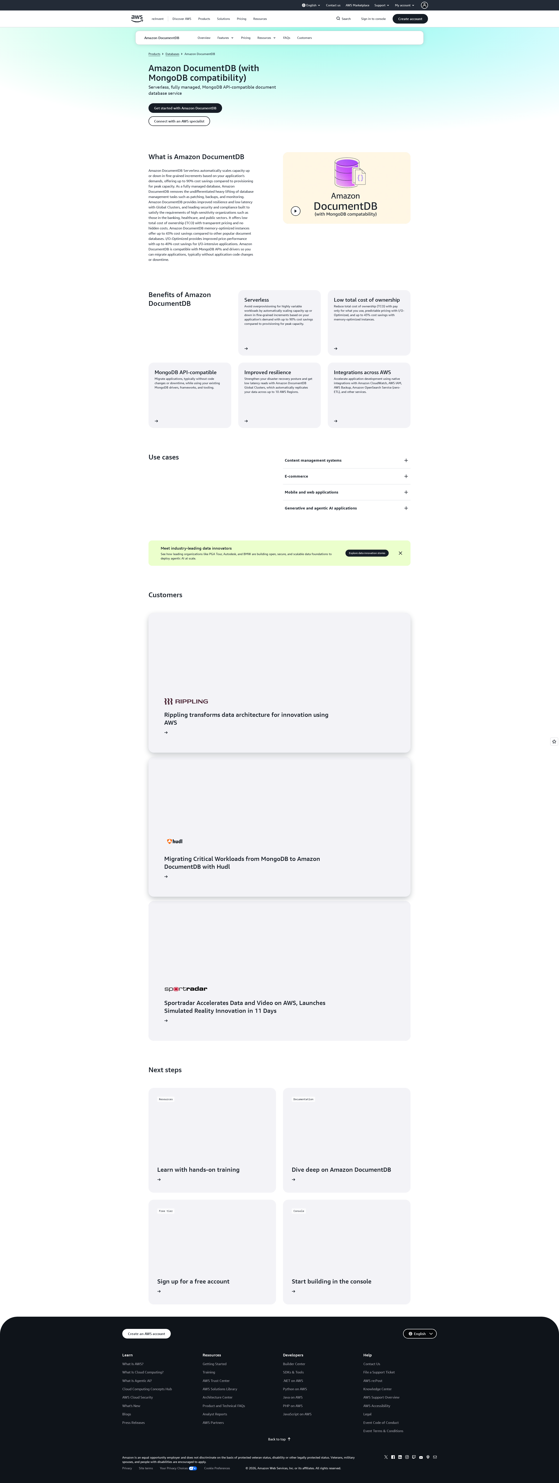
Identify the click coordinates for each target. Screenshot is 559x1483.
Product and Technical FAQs (224, 1406)
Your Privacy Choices (174, 1468)
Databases (172, 54)
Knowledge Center (377, 1389)
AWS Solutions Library (220, 1389)
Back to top (277, 1439)
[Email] (435, 1457)
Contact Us (371, 1364)
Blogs (126, 1414)
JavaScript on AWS (297, 1414)
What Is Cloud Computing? (143, 1372)
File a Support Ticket (379, 1372)
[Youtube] (421, 1457)
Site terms (146, 1468)
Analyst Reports (215, 1414)
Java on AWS (293, 1397)
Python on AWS (295, 1389)
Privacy (127, 1468)
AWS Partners (213, 1422)
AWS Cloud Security (137, 1397)
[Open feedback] (554, 741)
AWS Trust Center (216, 1380)
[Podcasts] (428, 1457)
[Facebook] (393, 1457)
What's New (131, 1406)
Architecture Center (218, 1397)
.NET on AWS (293, 1380)
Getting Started (214, 1364)
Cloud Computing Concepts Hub (147, 1389)
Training (209, 1372)
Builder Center (294, 1364)
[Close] (400, 553)
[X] (386, 1457)
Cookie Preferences (217, 1468)
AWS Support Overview (381, 1397)
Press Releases (133, 1422)
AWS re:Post (372, 1380)
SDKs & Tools (293, 1372)
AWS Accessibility (376, 1406)
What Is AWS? (132, 1364)
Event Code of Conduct (381, 1422)
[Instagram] (407, 1457)
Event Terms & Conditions (383, 1431)
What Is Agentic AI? (137, 1380)
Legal (367, 1414)
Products (154, 54)
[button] (182, 19)
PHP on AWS (293, 1406)
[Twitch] (414, 1457)
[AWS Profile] (424, 5)
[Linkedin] (400, 1457)
